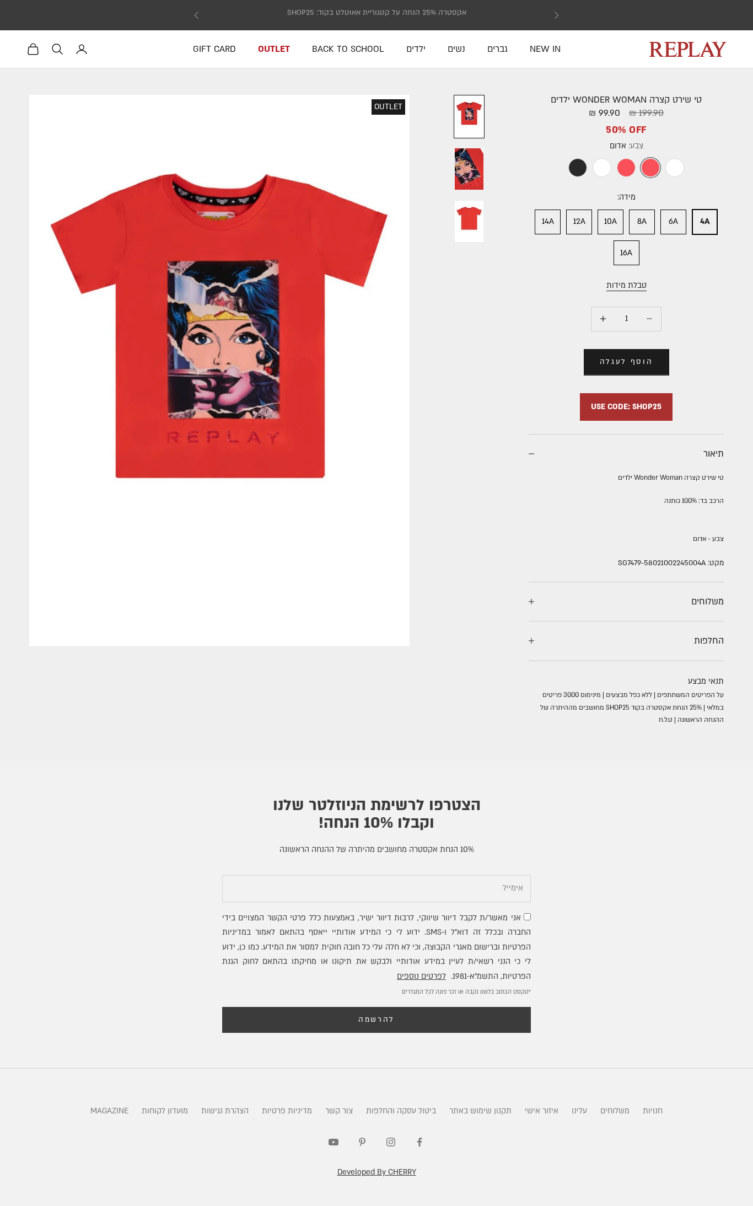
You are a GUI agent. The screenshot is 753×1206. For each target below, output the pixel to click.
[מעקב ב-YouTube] (333, 1142)
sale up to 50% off (376, 15)
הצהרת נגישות (225, 1111)
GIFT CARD (214, 49)
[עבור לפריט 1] (469, 116)
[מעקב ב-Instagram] (390, 1142)
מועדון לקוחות (165, 1111)
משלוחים (615, 1111)
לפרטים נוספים (421, 976)
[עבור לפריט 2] (469, 169)
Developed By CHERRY (376, 1172)
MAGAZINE (109, 1111)
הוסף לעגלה (626, 362)
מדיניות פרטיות (287, 1111)
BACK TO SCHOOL (348, 49)
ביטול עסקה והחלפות (401, 1111)
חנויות (653, 1111)
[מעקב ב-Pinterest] (362, 1142)
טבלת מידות (626, 285)
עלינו (579, 1111)
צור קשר (339, 1111)
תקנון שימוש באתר (480, 1111)
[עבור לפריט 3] (469, 221)
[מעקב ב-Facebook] (419, 1142)
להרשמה (376, 1020)
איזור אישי (541, 1111)
